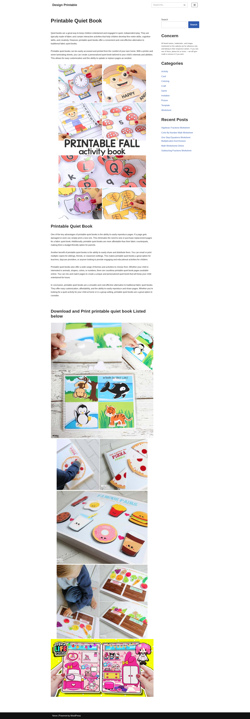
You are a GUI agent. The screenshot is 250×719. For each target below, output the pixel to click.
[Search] (185, 5)
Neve (54, 716)
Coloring (165, 81)
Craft (163, 86)
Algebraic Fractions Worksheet (175, 128)
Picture (164, 100)
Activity (164, 71)
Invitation (165, 96)
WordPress (75, 716)
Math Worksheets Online (172, 146)
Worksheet (166, 110)
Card (163, 76)
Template (165, 105)
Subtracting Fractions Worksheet (176, 150)
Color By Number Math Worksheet (177, 133)
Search (164, 19)
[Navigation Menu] (195, 5)
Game (164, 91)
